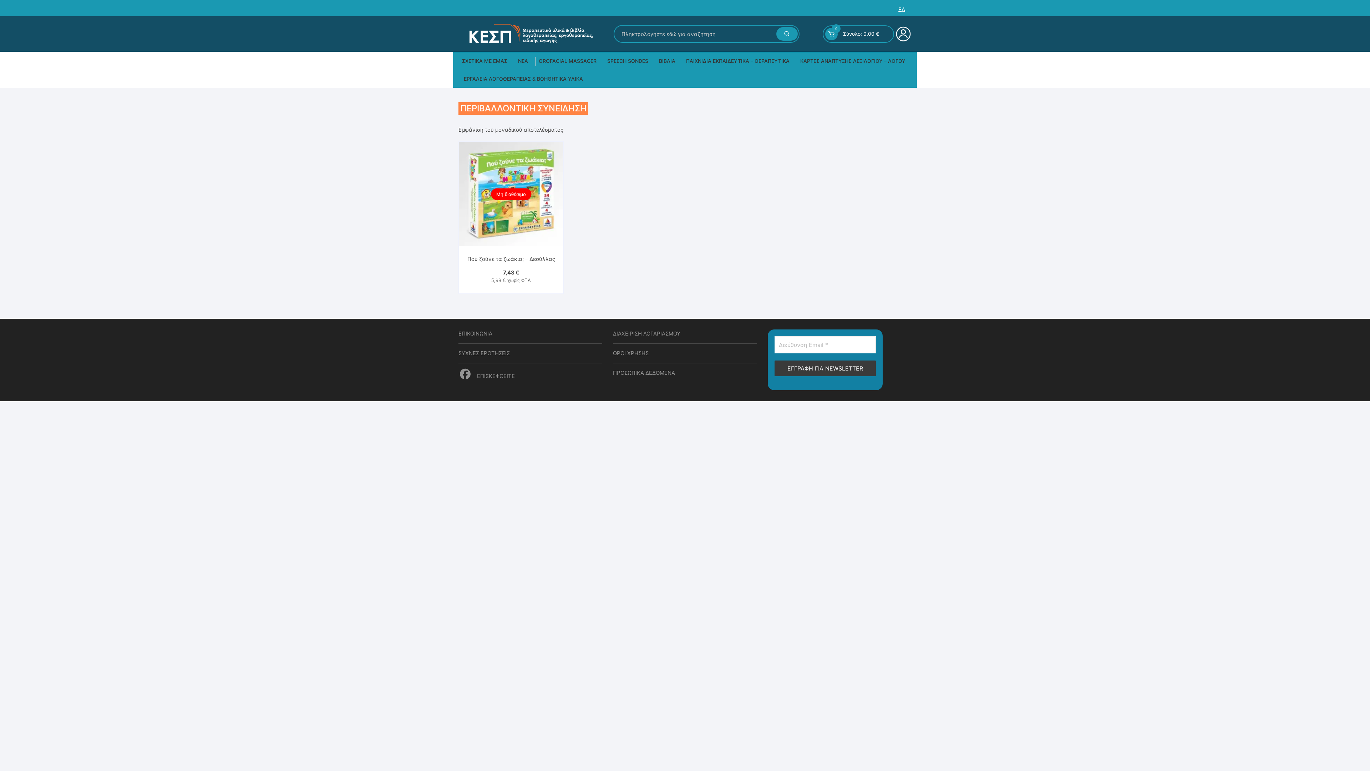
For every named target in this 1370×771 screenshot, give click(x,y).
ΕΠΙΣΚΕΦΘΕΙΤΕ (495, 376)
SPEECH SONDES (627, 61)
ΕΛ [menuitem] (901, 9)
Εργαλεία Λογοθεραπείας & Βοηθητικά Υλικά (523, 79)
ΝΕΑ (523, 61)
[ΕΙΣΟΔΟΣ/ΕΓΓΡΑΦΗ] (902, 33)
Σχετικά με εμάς (484, 61)
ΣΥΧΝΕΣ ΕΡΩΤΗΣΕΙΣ (484, 353)
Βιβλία (667, 61)
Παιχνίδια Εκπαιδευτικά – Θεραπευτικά (738, 61)
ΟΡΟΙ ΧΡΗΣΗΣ (631, 353)
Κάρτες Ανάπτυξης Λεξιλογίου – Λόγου (852, 61)
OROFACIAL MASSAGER (568, 61)
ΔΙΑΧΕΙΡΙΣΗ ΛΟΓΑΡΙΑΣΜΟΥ (646, 333)
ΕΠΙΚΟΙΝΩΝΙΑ (475, 333)
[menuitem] (902, 9)
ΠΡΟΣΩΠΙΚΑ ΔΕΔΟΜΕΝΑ (644, 372)
